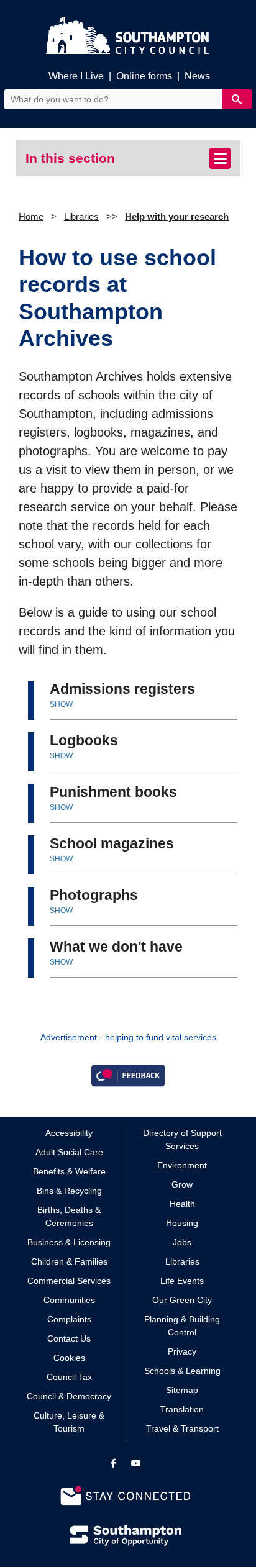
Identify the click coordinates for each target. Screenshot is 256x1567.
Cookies (69, 1358)
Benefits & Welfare (69, 1171)
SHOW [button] (61, 704)
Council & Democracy (69, 1396)
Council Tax (69, 1377)
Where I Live (76, 76)
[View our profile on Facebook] (113, 1463)
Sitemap (182, 1390)
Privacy (182, 1351)
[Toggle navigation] (220, 158)
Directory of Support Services (182, 1139)
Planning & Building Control (182, 1325)
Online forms (144, 76)
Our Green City (182, 1300)
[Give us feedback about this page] (128, 1075)
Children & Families (69, 1261)
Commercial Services (69, 1281)
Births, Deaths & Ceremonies (69, 1216)
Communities (69, 1300)
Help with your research (177, 216)
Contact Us (69, 1338)
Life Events (182, 1281)
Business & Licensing (69, 1242)
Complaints (69, 1319)
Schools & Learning (182, 1371)
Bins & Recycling (69, 1191)
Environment (182, 1165)
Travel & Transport (182, 1428)
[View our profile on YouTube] (136, 1463)
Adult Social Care (69, 1152)
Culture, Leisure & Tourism (69, 1421)
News (197, 76)
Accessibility (69, 1133)
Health (182, 1204)
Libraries (81, 216)
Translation (182, 1409)
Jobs (182, 1242)
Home (31, 216)
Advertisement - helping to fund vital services (128, 1037)
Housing (182, 1223)
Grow (182, 1184)
